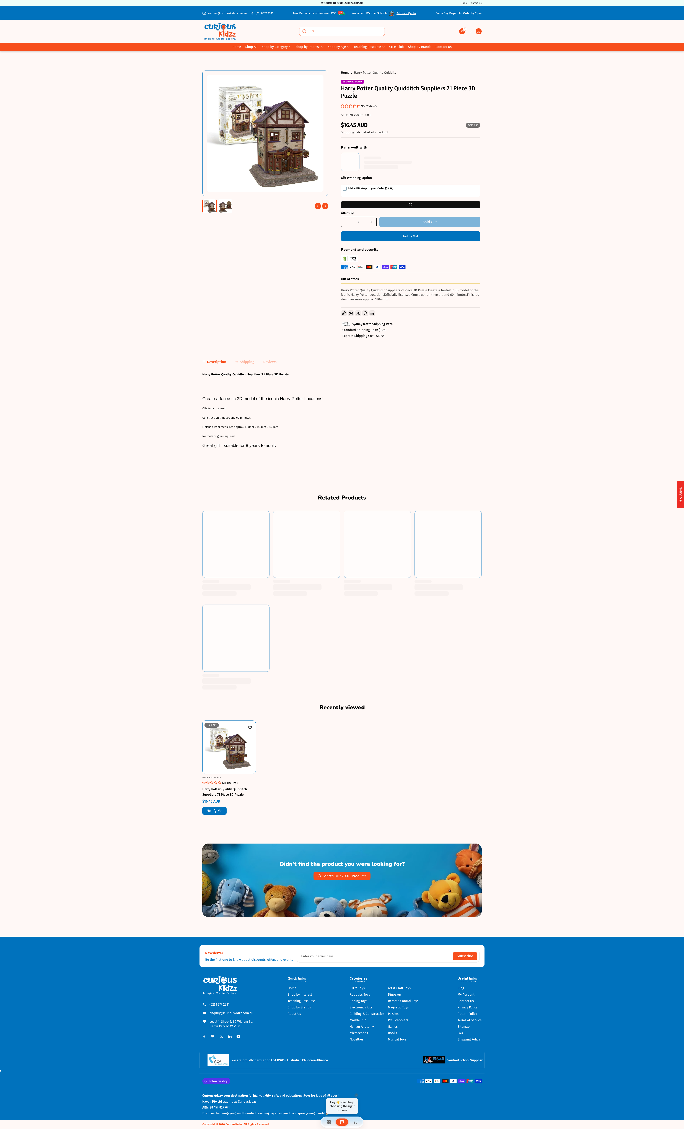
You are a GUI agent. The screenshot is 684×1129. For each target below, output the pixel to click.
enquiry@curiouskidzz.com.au (227, 13)
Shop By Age (337, 47)
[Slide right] (325, 206)
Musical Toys (397, 1039)
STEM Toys (357, 988)
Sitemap (464, 1027)
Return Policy (467, 1014)
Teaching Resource (367, 47)
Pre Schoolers (398, 1020)
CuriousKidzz (234, 1124)
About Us (294, 1014)
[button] (462, 31)
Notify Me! (410, 236)
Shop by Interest (308, 47)
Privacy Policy (468, 1007)
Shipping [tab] (247, 362)
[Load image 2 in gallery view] (225, 206)
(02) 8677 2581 (264, 13)
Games (393, 1027)
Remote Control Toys (403, 1001)
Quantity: (347, 213)
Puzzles (393, 1014)
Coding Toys (358, 1001)
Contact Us (466, 1001)
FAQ (460, 1033)
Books (392, 1033)
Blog (461, 988)
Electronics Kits (361, 1007)
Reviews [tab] (270, 362)
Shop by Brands (299, 1007)
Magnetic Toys (398, 1007)
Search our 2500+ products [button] (344, 876)
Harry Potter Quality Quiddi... (375, 73)
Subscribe (465, 956)
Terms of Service (470, 1020)
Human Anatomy (362, 1027)
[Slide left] (318, 206)
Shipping (348, 132)
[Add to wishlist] (410, 205)
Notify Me (214, 811)
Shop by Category (275, 47)
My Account (466, 995)
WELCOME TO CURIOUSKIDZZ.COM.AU (342, 3)
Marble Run (358, 1020)
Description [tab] (216, 362)
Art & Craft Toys (399, 988)
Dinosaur (394, 995)
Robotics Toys (360, 995)
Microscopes (359, 1033)
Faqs (464, 3)
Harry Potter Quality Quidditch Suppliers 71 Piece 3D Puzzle (224, 792)
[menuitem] (301, 988)
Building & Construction (367, 1014)
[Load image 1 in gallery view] (209, 206)
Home (345, 73)
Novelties (356, 1039)
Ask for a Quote (406, 13)
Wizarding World (352, 82)
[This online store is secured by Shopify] (349, 261)
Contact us (476, 3)
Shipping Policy (469, 1039)
